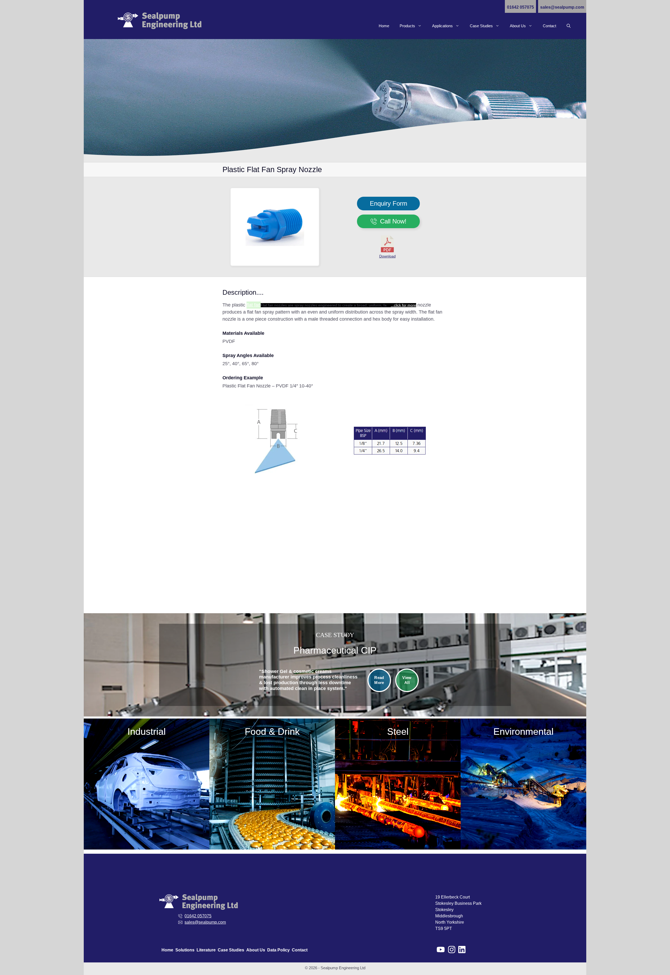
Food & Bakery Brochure (272, 830)
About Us (518, 26)
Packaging (121, 814)
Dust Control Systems (549, 751)
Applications (442, 26)
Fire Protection (121, 783)
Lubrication (272, 799)
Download (387, 256)
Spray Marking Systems (397, 780)
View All (406, 680)
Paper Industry (121, 804)
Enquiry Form (388, 203)
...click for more (403, 305)
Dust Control (398, 770)
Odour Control (272, 809)
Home (384, 26)
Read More (379, 680)
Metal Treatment (121, 793)
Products (407, 26)
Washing (272, 820)
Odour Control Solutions (548, 762)
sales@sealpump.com (562, 7)
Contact (549, 26)
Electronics (121, 772)
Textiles (121, 835)
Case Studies (481, 26)
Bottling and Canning (272, 767)
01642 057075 (520, 7)
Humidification (272, 788)
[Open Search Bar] (568, 26)
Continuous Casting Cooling (398, 749)
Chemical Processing (121, 762)
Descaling (398, 759)
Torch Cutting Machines (398, 790)
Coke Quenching (398, 738)
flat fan (254, 305)
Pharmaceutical (121, 825)
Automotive (121, 751)
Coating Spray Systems (272, 778)
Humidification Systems (548, 772)
